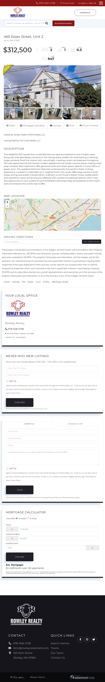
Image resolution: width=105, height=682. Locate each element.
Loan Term (10, 519)
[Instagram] (87, 639)
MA (23, 281)
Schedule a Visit (75, 424)
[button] (46, 23)
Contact (85, 13)
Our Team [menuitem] (57, 652)
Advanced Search (64, 23)
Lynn (38, 281)
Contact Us (10, 337)
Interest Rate (12, 543)
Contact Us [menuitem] (58, 657)
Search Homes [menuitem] (60, 643)
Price (8, 525)
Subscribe (20, 402)
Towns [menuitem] (55, 648)
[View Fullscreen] (7, 212)
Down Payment (13, 534)
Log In (83, 3)
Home (7, 281)
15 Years (33, 519)
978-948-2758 (46, 3)
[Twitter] (93, 639)
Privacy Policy (15, 393)
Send (19, 490)
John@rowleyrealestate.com (31, 648)
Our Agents (20, 337)
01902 (46, 281)
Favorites (68, 3)
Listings (16, 281)
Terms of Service (69, 497)
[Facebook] (80, 639)
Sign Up (92, 3)
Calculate (19, 557)
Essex (30, 281)
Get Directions (91, 242)
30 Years (22, 519)
